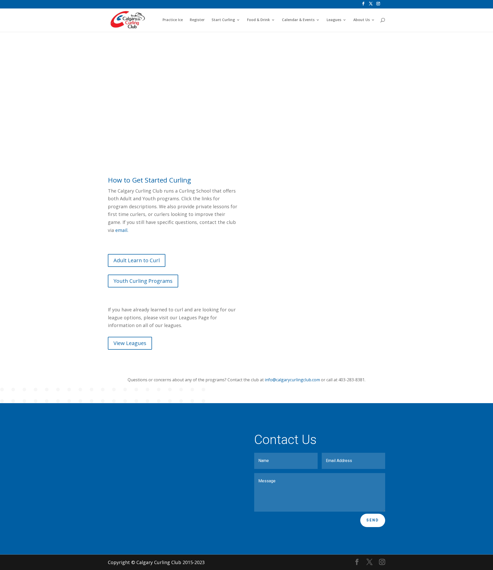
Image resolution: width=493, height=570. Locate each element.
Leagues (334, 20)
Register (197, 20)
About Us (361, 20)
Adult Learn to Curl (141, 116)
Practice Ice (173, 20)
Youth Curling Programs (218, 116)
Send (372, 520)
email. (122, 230)
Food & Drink (258, 20)
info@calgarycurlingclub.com (292, 380)
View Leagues (129, 343)
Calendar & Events (298, 20)
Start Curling (223, 20)
